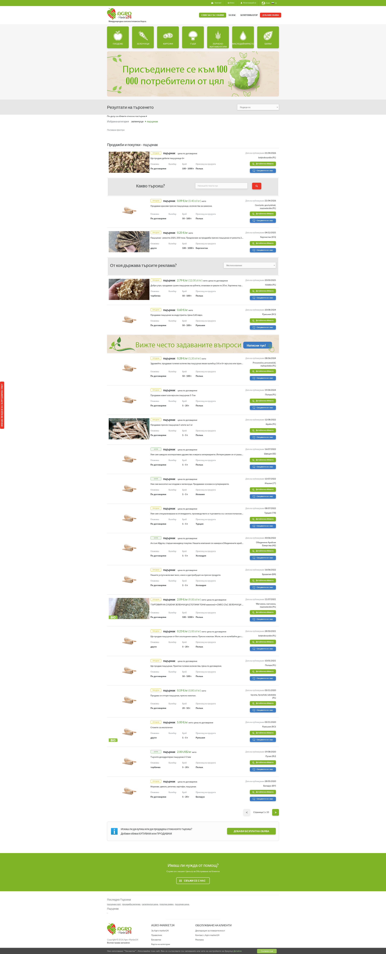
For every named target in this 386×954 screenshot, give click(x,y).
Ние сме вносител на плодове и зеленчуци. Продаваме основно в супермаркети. (189, 484)
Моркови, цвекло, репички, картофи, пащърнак (173, 786)
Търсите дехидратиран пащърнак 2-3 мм (170, 757)
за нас (232, 15)
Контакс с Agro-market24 (207, 935)
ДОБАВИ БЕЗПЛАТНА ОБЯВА (251, 831)
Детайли (237, 951)
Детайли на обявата (265, 163)
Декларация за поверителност (210, 930)
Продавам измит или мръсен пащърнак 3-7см (173, 395)
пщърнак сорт (114, 904)
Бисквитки (156, 939)
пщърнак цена (182, 904)
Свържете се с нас (265, 170)
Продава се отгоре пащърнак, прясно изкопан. (173, 695)
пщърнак (152, 121)
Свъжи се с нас (195, 880)
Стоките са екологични (161, 727)
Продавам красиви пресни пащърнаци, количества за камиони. (181, 206)
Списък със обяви (212, 15)
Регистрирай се (249, 3)
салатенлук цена (150, 904)
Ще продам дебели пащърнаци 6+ (167, 158)
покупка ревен (167, 904)
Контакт (218, 3)
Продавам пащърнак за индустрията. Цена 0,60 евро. (176, 315)
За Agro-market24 (160, 930)
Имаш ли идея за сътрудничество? (2, 405)
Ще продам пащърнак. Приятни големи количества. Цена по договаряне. (186, 666)
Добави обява (270, 15)
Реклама (199, 939)
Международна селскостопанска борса (127, 21)
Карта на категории (160, 944)
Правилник (156, 935)
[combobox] (258, 107)
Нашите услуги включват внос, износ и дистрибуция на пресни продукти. (185, 575)
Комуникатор (249, 15)
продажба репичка (131, 904)
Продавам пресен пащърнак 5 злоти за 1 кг (171, 425)
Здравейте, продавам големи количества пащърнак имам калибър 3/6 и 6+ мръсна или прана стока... (200, 363)
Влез (231, 3)
